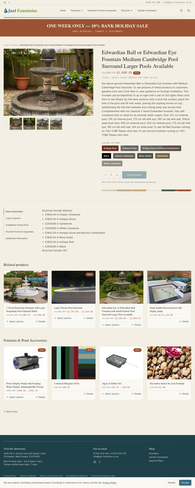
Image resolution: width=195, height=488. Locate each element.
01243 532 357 (118, 453)
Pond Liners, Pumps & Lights (103, 476)
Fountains (75, 10)
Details (42, 321)
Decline (171, 482)
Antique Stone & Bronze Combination (160, 148)
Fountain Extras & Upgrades (20, 231)
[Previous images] (6, 123)
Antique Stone (129, 148)
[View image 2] (29, 124)
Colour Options (13, 218)
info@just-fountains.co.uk (177, 2)
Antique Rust (110, 148)
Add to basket (134, 175)
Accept (185, 482)
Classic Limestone (124, 155)
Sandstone (162, 155)
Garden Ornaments (147, 10)
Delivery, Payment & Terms (51, 476)
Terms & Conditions (28, 476)
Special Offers (156, 460)
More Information (14, 211)
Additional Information (17, 238)
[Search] (181, 10)
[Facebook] (9, 2)
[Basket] (188, 10)
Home (63, 10)
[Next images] (90, 123)
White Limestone (112, 163)
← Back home (10, 411)
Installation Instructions (17, 225)
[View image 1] (16, 124)
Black (106, 155)
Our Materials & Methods (76, 476)
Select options (16, 321)
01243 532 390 (152, 2)
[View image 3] (43, 124)
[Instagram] (5, 2)
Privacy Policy (10, 476)
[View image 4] (56, 124)
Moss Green (145, 155)
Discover (125, 10)
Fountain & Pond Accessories (102, 10)
